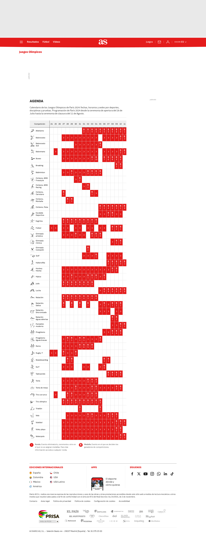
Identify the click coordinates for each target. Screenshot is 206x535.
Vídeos (56, 42)
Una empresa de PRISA (49, 514)
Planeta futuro (138, 516)
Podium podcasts (100, 521)
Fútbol (46, 42)
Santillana (100, 511)
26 (60, 124)
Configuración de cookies (104, 501)
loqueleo (139, 521)
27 (64, 124)
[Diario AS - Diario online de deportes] (103, 42)
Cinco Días (103, 516)
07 (108, 124)
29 (72, 124)
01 (84, 124)
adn (150, 511)
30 (76, 124)
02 (88, 124)
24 (52, 124)
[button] (49, 521)
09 (116, 124)
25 (56, 124)
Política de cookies (82, 501)
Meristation (154, 521)
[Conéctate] (168, 42)
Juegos (149, 42)
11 (124, 124)
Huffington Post (77, 516)
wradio (92, 516)
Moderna (86, 521)
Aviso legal (45, 501)
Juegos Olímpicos (30, 52)
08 (112, 124)
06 (104, 124)
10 (121, 124)
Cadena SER (131, 511)
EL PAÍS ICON (113, 521)
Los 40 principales (86, 511)
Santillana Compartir (117, 511)
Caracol (161, 511)
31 (80, 124)
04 (96, 124)
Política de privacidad (62, 501)
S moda (126, 521)
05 (100, 124)
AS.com (141, 511)
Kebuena (150, 516)
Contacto (33, 501)
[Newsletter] (159, 42)
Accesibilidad (124, 501)
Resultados (33, 42)
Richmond (70, 521)
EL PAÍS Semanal (125, 516)
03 (92, 124)
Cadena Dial (114, 516)
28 (68, 124)
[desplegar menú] (21, 42)
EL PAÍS (72, 511)
